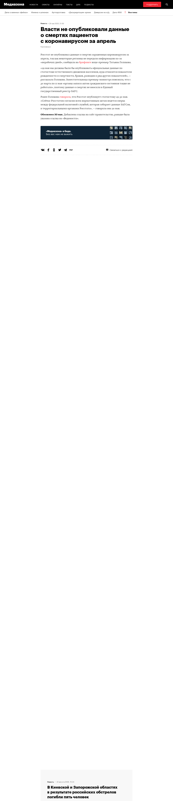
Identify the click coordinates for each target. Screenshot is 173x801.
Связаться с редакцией (121, 149)
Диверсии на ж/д (101, 12)
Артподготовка (58, 12)
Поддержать (152, 4)
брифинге (85, 62)
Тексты (69, 4)
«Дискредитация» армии (80, 12)
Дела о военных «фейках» (16, 12)
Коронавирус (46, 46)
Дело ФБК (117, 12)
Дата (78, 4)
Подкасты (89, 4)
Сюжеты (46, 4)
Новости (33, 4)
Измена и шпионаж (40, 12)
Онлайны (57, 4)
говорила (65, 97)
